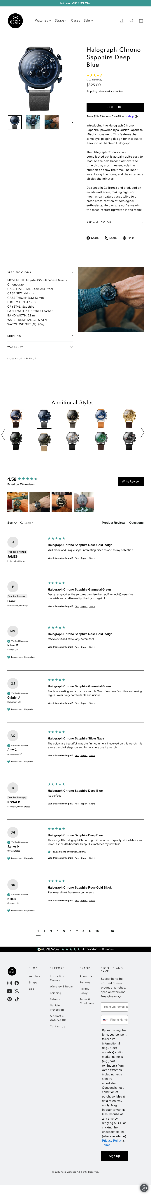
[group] (26, 479)
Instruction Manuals (57, 978)
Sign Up (114, 1156)
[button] (17, 502)
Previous (3, 434)
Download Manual (22, 358)
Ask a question (99, 222)
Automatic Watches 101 (58, 1018)
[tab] (114, 523)
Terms (106, 1145)
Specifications (19, 272)
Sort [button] (10, 522)
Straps (33, 982)
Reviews (85, 982)
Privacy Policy (84, 990)
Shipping (92, 91)
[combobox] (104, 1019)
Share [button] (92, 558)
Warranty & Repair (61, 986)
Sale (31, 988)
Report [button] (83, 558)
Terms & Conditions (87, 1001)
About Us (86, 976)
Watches (34, 976)
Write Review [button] (131, 481)
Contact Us (57, 1026)
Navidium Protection (57, 1007)
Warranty (15, 347)
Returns (55, 999)
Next (142, 432)
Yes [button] (77, 558)
